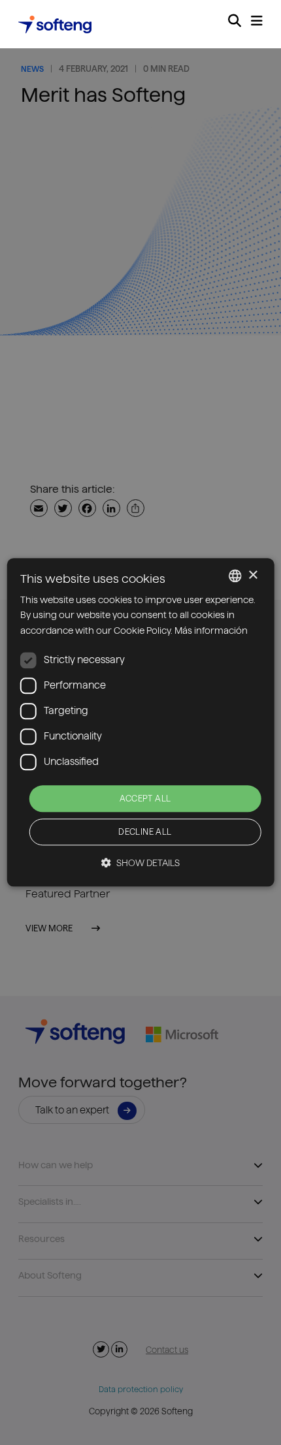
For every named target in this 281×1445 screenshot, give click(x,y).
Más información (211, 630)
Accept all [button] (145, 798)
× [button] (252, 575)
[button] (140, 863)
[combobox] (234, 575)
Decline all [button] (144, 832)
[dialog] (140, 722)
